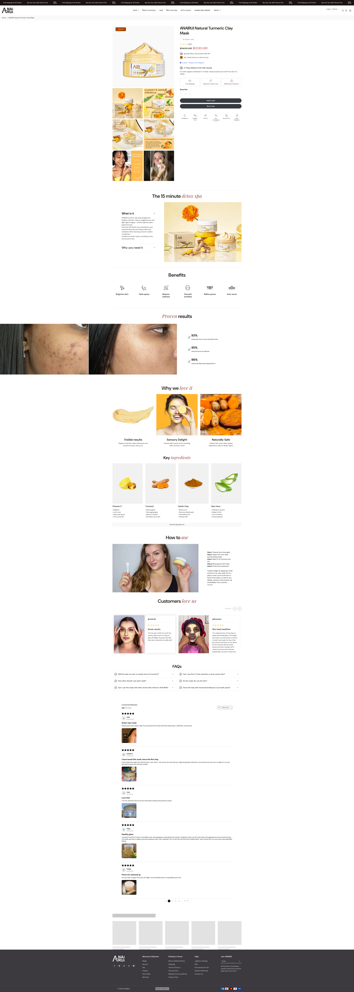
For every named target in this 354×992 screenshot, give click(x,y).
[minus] (182, 94)
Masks (144, 961)
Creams (145, 971)
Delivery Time (173, 977)
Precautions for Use (202, 967)
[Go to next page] (188, 901)
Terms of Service (174, 967)
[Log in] (346, 10)
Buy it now (211, 106)
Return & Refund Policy (177, 961)
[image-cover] (159, 165)
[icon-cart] (350, 10)
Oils (143, 967)
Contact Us (199, 974)
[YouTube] (134, 966)
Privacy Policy (173, 971)
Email (224, 961)
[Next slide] (240, 608)
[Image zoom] (143, 56)
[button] (332, 9)
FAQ (196, 964)
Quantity (184, 89)
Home (4, 18)
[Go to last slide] (235, 608)
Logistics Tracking (201, 961)
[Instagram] (124, 966)
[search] (343, 10)
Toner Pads (146, 974)
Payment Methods (201, 971)
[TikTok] (129, 966)
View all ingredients (176, 524)
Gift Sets (145, 977)
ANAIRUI (127, 989)
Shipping (172, 964)
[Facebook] (114, 966)
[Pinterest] (119, 966)
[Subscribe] (239, 961)
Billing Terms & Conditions (178, 974)
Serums (145, 964)
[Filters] (219, 707)
